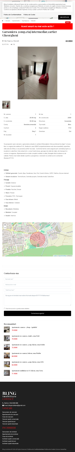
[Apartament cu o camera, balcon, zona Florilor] (7, 355)
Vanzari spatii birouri (8, 421)
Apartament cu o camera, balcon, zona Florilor (26, 353)
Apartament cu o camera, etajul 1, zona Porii (25, 336)
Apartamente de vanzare (10, 414)
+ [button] (5, 225)
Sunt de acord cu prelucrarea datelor (17, 309)
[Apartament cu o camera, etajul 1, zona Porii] (7, 338)
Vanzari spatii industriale (10, 424)
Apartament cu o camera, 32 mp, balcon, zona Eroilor (28, 345)
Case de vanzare (7, 417)
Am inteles (64, 17)
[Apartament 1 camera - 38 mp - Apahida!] (7, 329)
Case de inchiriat (7, 436)
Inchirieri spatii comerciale (10, 439)
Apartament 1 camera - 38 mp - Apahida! (24, 327)
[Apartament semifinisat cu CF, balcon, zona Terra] (7, 373)
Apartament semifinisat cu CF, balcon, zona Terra (27, 371)
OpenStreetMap (62, 255)
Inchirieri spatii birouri (9, 441)
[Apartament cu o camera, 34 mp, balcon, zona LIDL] (7, 364)
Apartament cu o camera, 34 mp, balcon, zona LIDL (28, 362)
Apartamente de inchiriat (10, 434)
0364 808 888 (13, 403)
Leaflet (55, 255)
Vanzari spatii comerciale (10, 419)
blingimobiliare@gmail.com (16, 405)
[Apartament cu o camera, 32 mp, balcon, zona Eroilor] (7, 347)
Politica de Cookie (29, 15)
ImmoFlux (63, 449)
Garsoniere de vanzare (9, 412)
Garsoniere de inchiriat (9, 432)
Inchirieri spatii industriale (10, 443)
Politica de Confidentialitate (12, 15)
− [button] (5, 228)
